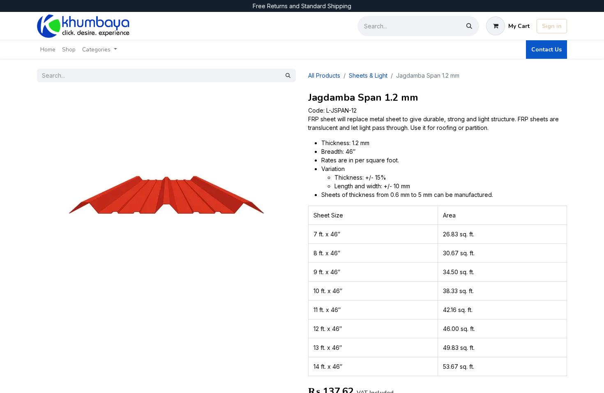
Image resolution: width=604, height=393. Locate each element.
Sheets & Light (368, 75)
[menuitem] (48, 49)
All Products (324, 75)
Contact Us (546, 49)
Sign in (552, 26)
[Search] (469, 26)
